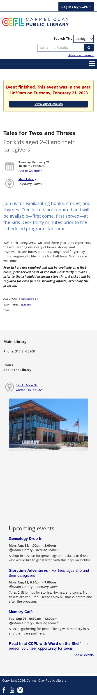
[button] (92, 63)
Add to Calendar (30, 171)
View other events (49, 104)
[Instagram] (20, 690)
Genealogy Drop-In (25, 538)
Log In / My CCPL (75, 7)
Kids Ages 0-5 (28, 298)
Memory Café (20, 612)
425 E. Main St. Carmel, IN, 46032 (29, 387)
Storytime (26, 304)
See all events (84, 655)
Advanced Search (81, 55)
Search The (63, 38)
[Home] (35, 21)
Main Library (27, 179)
